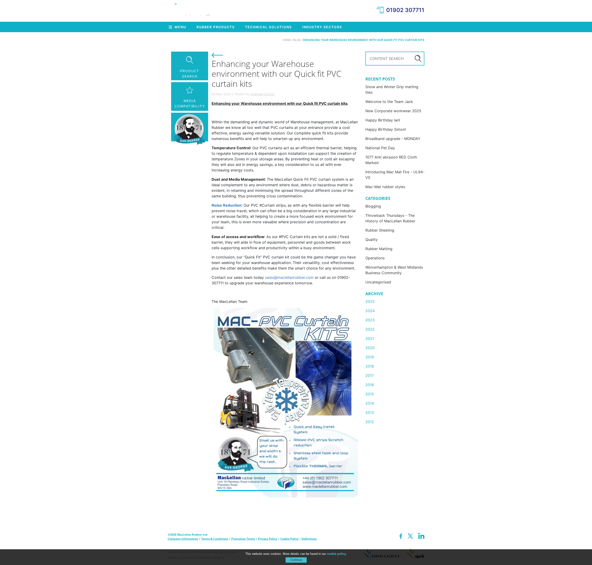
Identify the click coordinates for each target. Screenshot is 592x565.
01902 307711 (405, 10)
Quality (371, 239)
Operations (375, 258)
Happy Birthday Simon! (385, 129)
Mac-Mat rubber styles (385, 186)
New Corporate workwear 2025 (393, 111)
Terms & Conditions (214, 539)
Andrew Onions (262, 94)
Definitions (309, 539)
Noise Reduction (226, 205)
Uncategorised (378, 282)
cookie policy (336, 554)
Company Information (183, 539)
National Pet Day (380, 148)
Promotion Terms (243, 539)
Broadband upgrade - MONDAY (392, 138)
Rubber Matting (378, 248)
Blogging (373, 206)
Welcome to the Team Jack (389, 101)
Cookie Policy (289, 539)
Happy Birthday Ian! (382, 120)
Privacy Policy (267, 539)
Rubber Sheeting (379, 230)
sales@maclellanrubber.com (289, 277)
